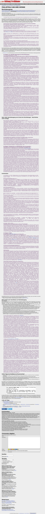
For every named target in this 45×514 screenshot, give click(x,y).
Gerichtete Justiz (19, 11)
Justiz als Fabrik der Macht (6, 10)
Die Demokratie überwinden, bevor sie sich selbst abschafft (8, 502)
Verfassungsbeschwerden (26, 406)
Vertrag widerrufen (33, 513)
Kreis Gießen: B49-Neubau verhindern (8, 500)
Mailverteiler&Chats (8, 503)
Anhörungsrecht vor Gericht (8, 401)
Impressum (22, 513)
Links (34, 11)
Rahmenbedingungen (31, 10)
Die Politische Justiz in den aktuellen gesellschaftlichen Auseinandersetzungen (8, 510)
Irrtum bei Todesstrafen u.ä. (6, 11)
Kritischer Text (5, 52)
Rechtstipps (5, 406)
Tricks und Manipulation (16, 5)
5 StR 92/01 (21, 315)
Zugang (14, 404)
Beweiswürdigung (7, 402)
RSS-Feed (27, 513)
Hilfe (7, 456)
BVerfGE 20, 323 (32, 237)
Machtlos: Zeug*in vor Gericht (27, 11)
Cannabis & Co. (6, 403)
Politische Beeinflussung (23, 10)
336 (16, 282)
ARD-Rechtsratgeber (27, 148)
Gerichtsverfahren (9, 404)
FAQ (25, 513)
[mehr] (15, 470)
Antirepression (4, 5)
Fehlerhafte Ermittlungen (15, 10)
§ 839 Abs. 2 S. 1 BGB (8, 31)
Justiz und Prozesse (10, 5)
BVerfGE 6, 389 (14, 239)
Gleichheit (27, 404)
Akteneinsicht (23, 404)
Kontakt (20, 513)
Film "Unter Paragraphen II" (19, 397)
